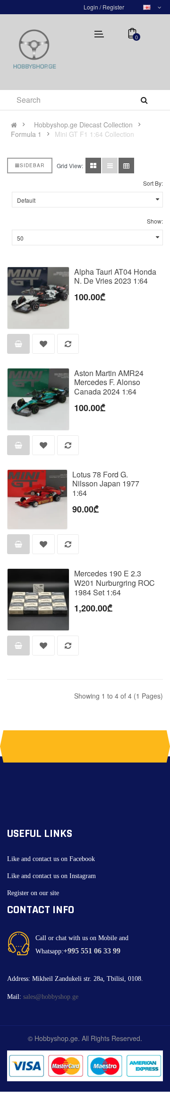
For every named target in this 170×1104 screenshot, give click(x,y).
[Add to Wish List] (43, 344)
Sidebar (32, 165)
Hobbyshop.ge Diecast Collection (83, 124)
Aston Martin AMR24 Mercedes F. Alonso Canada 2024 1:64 (109, 382)
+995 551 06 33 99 (91, 951)
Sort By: (153, 183)
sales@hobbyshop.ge (50, 996)
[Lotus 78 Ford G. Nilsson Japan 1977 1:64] (37, 500)
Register (113, 7)
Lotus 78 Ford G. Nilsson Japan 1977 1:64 (105, 484)
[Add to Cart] (18, 344)
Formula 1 (26, 134)
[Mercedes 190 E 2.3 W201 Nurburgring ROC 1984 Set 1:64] (38, 599)
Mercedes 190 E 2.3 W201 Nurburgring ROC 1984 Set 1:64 (114, 583)
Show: (155, 221)
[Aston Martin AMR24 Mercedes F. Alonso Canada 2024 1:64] (38, 399)
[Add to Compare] (68, 344)
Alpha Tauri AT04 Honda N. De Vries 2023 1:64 (115, 276)
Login (92, 7)
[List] (110, 165)
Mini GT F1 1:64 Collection (94, 134)
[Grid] (93, 165)
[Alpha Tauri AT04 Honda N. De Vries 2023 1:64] (38, 298)
